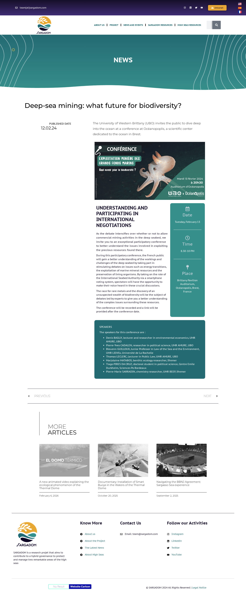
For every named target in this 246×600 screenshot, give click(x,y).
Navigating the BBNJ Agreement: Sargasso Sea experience (178, 483)
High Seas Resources (189, 25)
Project (114, 25)
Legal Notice (199, 587)
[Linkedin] (190, 8)
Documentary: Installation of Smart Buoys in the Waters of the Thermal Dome (121, 485)
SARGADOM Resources (160, 25)
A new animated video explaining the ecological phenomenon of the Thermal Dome (64, 485)
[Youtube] (202, 8)
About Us (99, 25)
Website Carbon (80, 586)
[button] (217, 8)
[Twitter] (196, 8)
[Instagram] (185, 8)
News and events (133, 25)
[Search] (216, 25)
